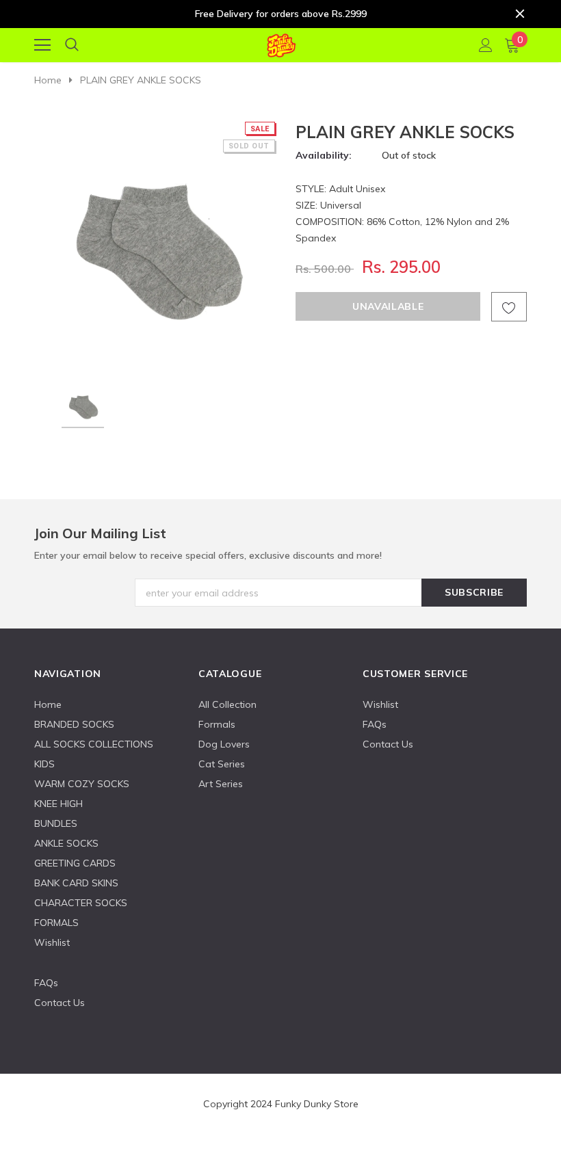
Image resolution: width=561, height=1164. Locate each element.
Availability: (324, 155)
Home (48, 80)
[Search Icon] (72, 45)
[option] (155, 242)
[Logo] (281, 43)
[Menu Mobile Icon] (42, 45)
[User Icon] (486, 45)
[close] (520, 14)
